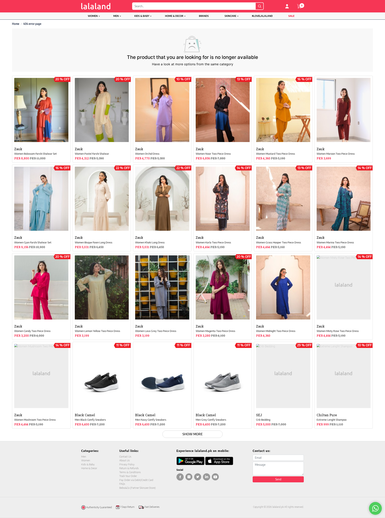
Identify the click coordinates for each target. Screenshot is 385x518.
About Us (124, 460)
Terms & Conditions (130, 472)
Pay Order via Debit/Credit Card (136, 480)
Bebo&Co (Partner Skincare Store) (137, 487)
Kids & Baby (141, 15)
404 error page (32, 23)
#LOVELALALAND (262, 15)
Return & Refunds (129, 468)
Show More (192, 434)
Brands (204, 15)
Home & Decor (174, 15)
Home (15, 23)
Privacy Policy (127, 464)
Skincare (230, 15)
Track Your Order (128, 476)
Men (116, 15)
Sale (291, 15)
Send (278, 479)
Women (93, 15)
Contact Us (125, 456)
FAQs (122, 483)
